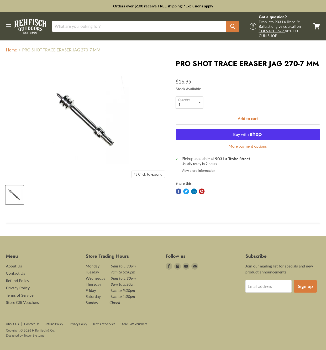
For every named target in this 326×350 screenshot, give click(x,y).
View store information (198, 170)
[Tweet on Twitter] (186, 191)
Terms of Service (19, 295)
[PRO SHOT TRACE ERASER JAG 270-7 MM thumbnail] (14, 194)
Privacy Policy (18, 287)
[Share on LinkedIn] (194, 191)
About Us (14, 266)
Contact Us (15, 273)
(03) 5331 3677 (272, 31)
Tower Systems (34, 335)
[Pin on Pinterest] (202, 191)
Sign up (305, 286)
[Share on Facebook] (178, 191)
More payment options (248, 146)
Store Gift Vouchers (22, 302)
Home (11, 50)
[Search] (232, 26)
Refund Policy (17, 280)
